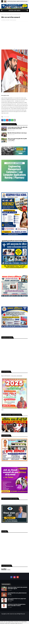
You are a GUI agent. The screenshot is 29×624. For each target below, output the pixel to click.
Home (2, 14)
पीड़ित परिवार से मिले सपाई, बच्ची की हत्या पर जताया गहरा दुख (17, 133)
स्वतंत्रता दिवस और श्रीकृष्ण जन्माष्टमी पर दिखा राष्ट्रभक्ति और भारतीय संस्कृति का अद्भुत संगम (17, 588)
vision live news (13, 613)
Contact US (19, 616)
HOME (10, 616)
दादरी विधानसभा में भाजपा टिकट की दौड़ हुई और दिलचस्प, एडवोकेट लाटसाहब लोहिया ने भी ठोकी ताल (17, 605)
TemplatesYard (11, 619)
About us (13, 616)
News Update (6, 14)
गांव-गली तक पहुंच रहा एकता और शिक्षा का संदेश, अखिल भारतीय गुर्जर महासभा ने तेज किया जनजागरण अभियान (17, 128)
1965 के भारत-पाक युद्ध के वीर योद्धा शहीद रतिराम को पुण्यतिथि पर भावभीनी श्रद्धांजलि (17, 139)
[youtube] (18, 577)
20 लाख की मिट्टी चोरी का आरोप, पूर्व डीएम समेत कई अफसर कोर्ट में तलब (17, 593)
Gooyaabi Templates (23, 619)
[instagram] (14, 577)
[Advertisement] (14, 37)
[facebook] (11, 577)
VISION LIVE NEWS (14, 10)
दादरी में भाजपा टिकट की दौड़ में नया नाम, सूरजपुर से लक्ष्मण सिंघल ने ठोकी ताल (17, 599)
